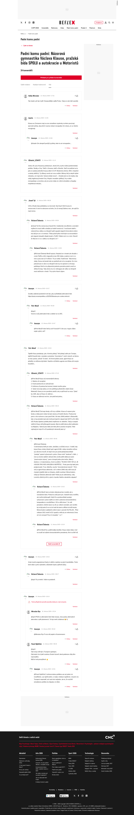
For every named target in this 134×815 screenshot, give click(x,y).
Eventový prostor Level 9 (47, 746)
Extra (99, 28)
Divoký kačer (55, 774)
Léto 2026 (39, 753)
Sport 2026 (72, 753)
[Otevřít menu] (113, 22)
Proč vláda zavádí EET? (58, 767)
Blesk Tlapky (34, 744)
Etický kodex (77, 810)
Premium (92, 28)
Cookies (98, 808)
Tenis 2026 (71, 766)
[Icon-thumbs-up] (77, 95)
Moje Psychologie (24, 744)
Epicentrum (22, 758)
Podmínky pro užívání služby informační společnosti (59, 808)
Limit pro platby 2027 (106, 763)
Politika (55, 753)
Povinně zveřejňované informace (91, 810)
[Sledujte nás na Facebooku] (25, 22)
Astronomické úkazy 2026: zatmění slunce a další (42, 768)
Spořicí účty (104, 761)
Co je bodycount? (23, 774)
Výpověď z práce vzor (58, 772)
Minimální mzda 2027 (107, 768)
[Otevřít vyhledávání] (109, 22)
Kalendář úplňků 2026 (25, 772)
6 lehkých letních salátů (42, 782)
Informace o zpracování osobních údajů (84, 808)
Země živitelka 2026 (106, 771)
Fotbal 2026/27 (72, 761)
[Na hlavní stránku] (67, 22)
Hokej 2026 (71, 763)
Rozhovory (54, 28)
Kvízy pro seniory (24, 769)
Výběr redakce (25, 84)
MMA (69, 758)
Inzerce (69, 789)
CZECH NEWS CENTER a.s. (73, 804)
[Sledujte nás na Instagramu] (29, 22)
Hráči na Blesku (43, 744)
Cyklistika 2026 (72, 773)
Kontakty (52, 789)
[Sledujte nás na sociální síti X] (21, 22)
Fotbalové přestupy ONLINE (30, 746)
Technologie (89, 753)
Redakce (61, 789)
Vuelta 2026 (71, 746)
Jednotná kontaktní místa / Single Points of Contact (59, 810)
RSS (76, 789)
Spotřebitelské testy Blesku (67, 744)
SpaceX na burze (89, 758)
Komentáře (45, 28)
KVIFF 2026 (35, 28)
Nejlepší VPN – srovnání (91, 768)
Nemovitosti (80, 744)
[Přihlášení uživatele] (105, 22)
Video (62, 28)
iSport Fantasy (53, 744)
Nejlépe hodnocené (39, 84)
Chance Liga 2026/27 (61, 746)
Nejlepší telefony (89, 761)
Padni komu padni (72, 28)
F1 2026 (70, 768)
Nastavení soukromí (106, 808)
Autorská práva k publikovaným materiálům (32, 808)
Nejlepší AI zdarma (90, 763)
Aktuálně (22, 753)
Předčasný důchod (106, 758)
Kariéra (82, 789)
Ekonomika (105, 753)
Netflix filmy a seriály (90, 771)
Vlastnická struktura (39, 810)
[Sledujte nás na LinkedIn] (33, 22)
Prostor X (84, 28)
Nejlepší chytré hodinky (91, 766)
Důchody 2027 (105, 766)
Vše (50, 84)
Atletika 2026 (71, 771)
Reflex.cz (23, 33)
